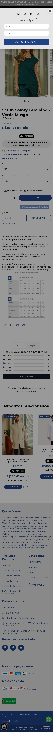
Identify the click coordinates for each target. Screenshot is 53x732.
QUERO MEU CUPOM (26, 42)
